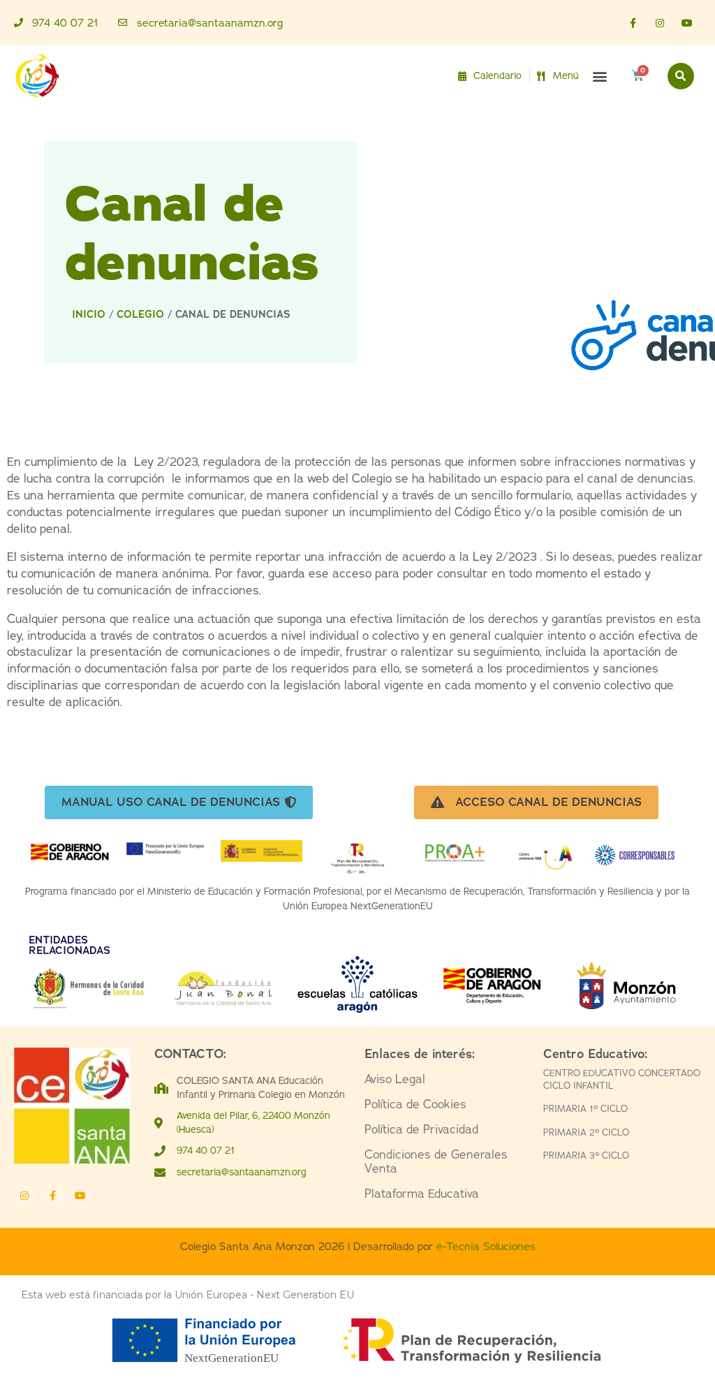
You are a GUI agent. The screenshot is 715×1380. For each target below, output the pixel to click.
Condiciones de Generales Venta (436, 1162)
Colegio (140, 314)
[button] (600, 75)
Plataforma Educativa (421, 1194)
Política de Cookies (415, 1104)
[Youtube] (687, 22)
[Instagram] (660, 22)
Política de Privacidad (421, 1130)
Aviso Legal (394, 1079)
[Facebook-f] (632, 22)
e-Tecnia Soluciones (486, 1246)
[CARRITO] (638, 75)
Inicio (88, 314)
